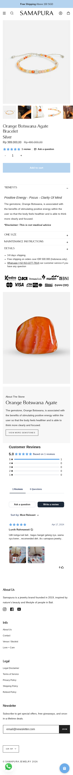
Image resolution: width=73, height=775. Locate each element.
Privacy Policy (9, 680)
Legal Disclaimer (11, 668)
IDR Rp (9, 749)
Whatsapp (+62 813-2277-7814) (23, 263)
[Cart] (68, 13)
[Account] (60, 13)
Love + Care (9, 647)
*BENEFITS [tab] (10, 187)
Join (64, 729)
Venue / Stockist (10, 641)
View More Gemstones (22, 433)
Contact (6, 635)
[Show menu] (5, 13)
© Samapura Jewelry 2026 (20, 761)
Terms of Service (11, 674)
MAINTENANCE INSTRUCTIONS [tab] (24, 241)
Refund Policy (9, 692)
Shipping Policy (10, 686)
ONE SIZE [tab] (10, 235)
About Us (7, 629)
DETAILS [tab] (9, 248)
